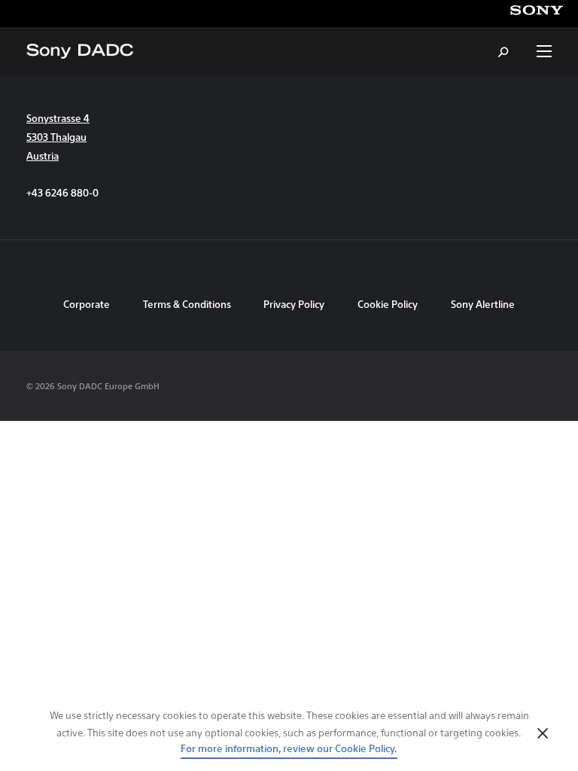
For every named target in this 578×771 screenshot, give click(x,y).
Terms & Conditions (188, 303)
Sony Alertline (483, 303)
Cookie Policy (387, 303)
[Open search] (504, 51)
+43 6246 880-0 (62, 192)
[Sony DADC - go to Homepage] (79, 51)
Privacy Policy (293, 303)
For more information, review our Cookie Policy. (289, 748)
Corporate (86, 303)
